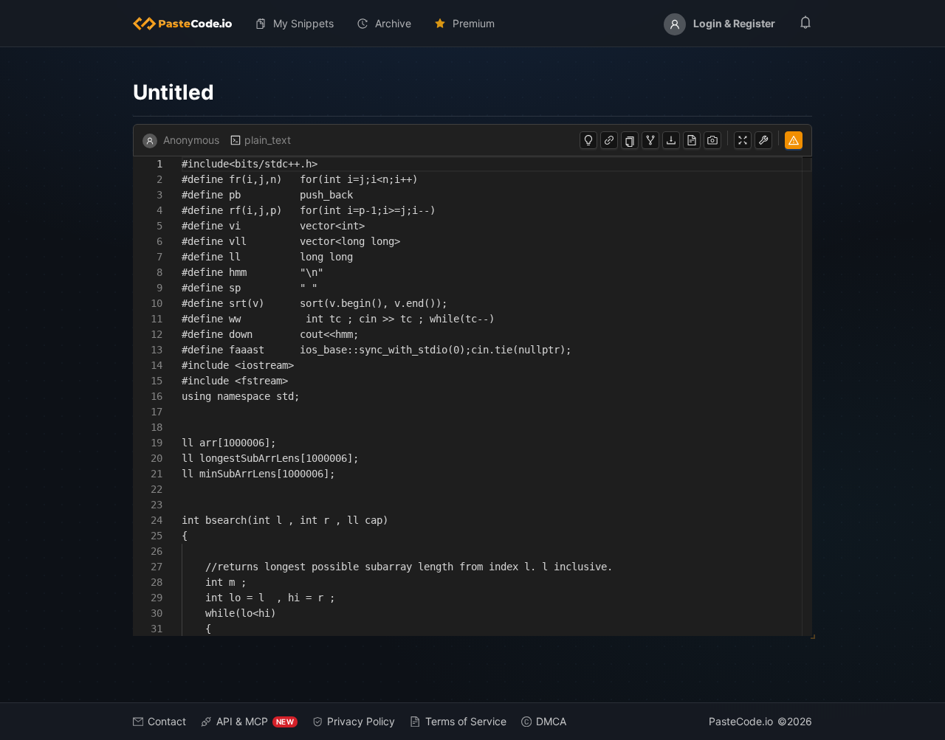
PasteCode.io (741, 721)
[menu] (472, 23)
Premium (474, 23)
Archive (393, 23)
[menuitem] (188, 23)
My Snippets (303, 23)
